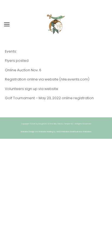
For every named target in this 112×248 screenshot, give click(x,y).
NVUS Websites (63, 132)
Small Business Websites (80, 132)
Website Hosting (46, 132)
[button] (7, 24)
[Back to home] (56, 24)
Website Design (28, 132)
